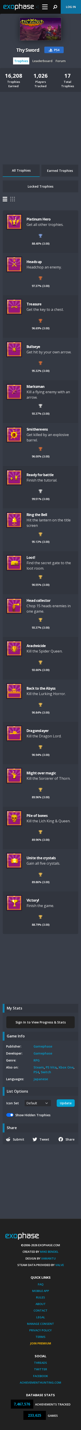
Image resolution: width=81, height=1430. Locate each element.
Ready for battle (40, 474)
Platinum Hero (39, 219)
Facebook (40, 1376)
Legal (40, 1317)
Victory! (33, 900)
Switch (46, 1072)
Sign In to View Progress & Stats (41, 1022)
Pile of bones (37, 815)
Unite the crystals (41, 857)
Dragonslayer (38, 730)
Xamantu (48, 1258)
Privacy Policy (40, 1330)
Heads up (34, 261)
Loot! (31, 557)
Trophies (21, 61)
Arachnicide (36, 645)
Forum (61, 61)
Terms (40, 1337)
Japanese (41, 1079)
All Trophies (21, 170)
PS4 (36, 1072)
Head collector (38, 600)
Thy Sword (27, 50)
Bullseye (33, 346)
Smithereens (37, 429)
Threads (40, 1363)
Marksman (36, 386)
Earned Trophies (60, 170)
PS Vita (51, 1067)
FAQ (40, 1284)
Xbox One (66, 1067)
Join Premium (40, 1343)
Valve (59, 1265)
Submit (18, 1139)
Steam (39, 1067)
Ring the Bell (37, 514)
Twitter (40, 1369)
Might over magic (41, 773)
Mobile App (40, 1291)
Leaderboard (42, 61)
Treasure (34, 304)
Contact (40, 1310)
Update (66, 1103)
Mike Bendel (49, 1252)
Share (69, 1139)
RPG (37, 1060)
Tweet (44, 1139)
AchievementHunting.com (40, 1382)
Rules (40, 1297)
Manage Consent (40, 1324)
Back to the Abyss (41, 688)
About (41, 1304)
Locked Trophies (40, 186)
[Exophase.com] (20, 7)
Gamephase (43, 1046)
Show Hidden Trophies (32, 1115)
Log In (71, 7)
